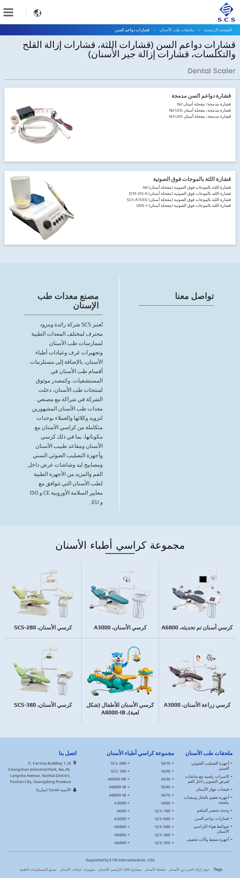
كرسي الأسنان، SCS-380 (43, 705)
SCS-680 (162, 818)
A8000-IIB (117, 779)
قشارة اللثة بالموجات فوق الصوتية (192, 179)
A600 (121, 810)
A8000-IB (117, 787)
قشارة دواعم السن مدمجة (201, 95)
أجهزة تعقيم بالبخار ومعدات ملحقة (206, 800)
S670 (165, 795)
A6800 (120, 826)
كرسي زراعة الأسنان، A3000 (197, 705)
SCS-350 (162, 842)
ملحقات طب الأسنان (177, 29)
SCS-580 (162, 826)
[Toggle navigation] (8, 12)
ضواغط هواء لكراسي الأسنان (211, 829)
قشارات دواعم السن (212, 818)
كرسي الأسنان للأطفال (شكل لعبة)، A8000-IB (120, 709)
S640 (165, 787)
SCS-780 (162, 810)
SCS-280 (118, 763)
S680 (165, 803)
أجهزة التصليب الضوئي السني (210, 766)
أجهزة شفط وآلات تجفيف (207, 839)
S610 (165, 763)
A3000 (120, 803)
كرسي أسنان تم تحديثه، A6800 (197, 627)
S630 (165, 779)
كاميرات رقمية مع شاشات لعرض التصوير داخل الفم (207, 779)
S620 (165, 771)
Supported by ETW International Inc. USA (120, 860)
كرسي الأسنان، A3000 (120, 627)
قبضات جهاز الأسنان (212, 789)
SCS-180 (118, 771)
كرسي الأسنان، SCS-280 (43, 627)
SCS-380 (162, 834)
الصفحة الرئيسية (218, 29)
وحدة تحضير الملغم (213, 810)
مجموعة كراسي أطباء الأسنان (140, 753)
